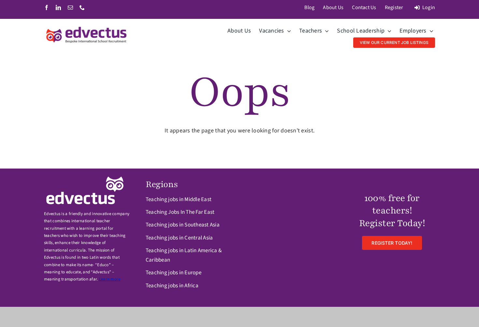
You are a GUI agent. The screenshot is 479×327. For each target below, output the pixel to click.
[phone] (82, 7)
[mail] (70, 7)
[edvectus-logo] (87, 28)
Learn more (110, 279)
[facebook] (46, 7)
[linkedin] (58, 7)
